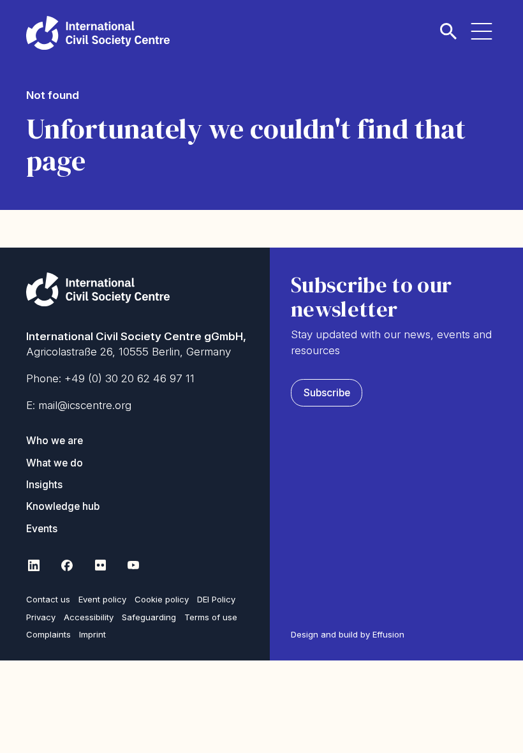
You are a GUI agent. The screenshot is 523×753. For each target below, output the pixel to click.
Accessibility (89, 617)
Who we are (54, 441)
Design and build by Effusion (347, 634)
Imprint (92, 634)
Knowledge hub (62, 506)
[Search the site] (448, 23)
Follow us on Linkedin (33, 564)
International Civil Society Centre (98, 33)
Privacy (40, 617)
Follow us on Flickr (100, 564)
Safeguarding (149, 617)
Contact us (48, 599)
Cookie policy (162, 599)
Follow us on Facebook (67, 564)
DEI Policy (216, 599)
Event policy (102, 599)
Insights (44, 485)
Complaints (48, 634)
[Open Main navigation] (481, 23)
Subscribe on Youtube (133, 564)
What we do (54, 463)
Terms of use (210, 617)
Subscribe (327, 393)
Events (41, 529)
